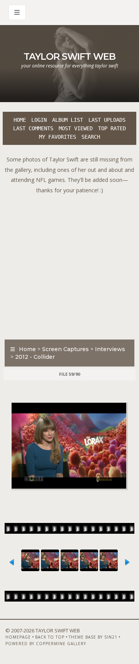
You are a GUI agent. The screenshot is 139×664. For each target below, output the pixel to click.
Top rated (112, 128)
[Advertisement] (69, 264)
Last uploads (106, 120)
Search (90, 137)
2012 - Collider (35, 356)
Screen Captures (65, 349)
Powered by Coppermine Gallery (45, 643)
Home (20, 120)
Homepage (18, 637)
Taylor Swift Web (69, 56)
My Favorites (57, 137)
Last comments (33, 128)
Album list (67, 120)
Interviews (110, 349)
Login (39, 120)
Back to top (49, 637)
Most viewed (76, 128)
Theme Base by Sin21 (93, 637)
